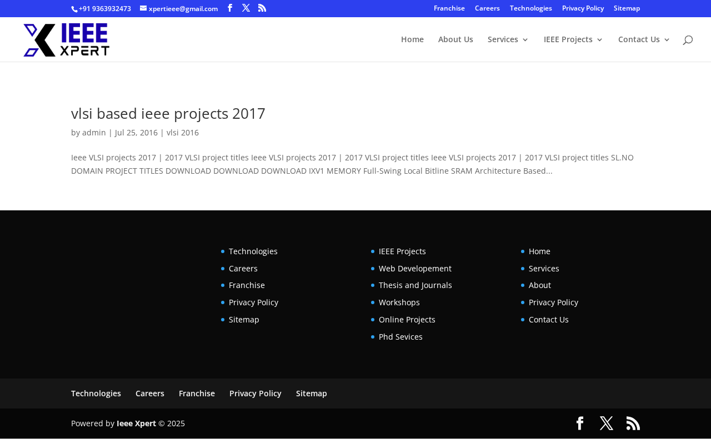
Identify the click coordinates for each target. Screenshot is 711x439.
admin (94, 132)
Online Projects (407, 319)
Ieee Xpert (136, 423)
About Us (455, 40)
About (540, 285)
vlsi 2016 (183, 132)
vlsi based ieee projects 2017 (168, 113)
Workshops (399, 302)
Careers (487, 9)
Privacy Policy (583, 9)
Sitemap (627, 9)
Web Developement (415, 268)
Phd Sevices (401, 336)
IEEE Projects (568, 40)
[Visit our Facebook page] (230, 8)
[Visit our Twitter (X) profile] (246, 8)
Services (503, 40)
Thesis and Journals (415, 285)
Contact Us (639, 40)
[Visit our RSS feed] (262, 8)
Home (412, 40)
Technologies (531, 9)
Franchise (449, 9)
